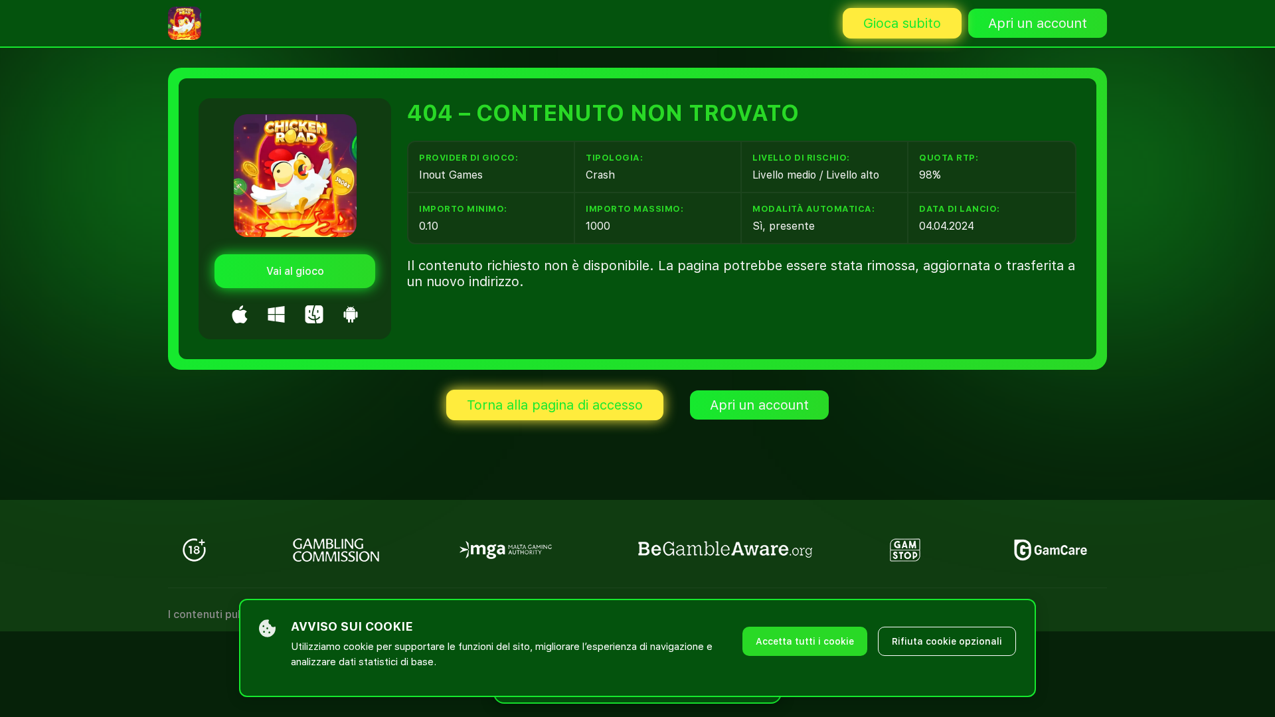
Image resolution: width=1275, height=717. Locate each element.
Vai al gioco (295, 271)
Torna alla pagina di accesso (555, 405)
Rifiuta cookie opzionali (947, 641)
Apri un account (1037, 23)
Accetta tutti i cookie (805, 641)
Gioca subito (902, 23)
